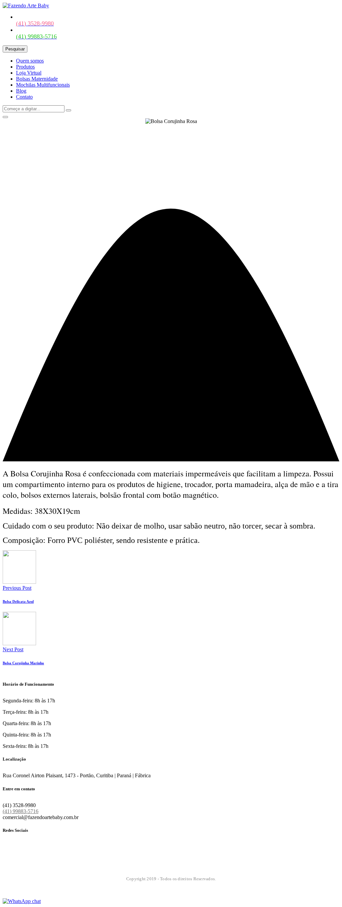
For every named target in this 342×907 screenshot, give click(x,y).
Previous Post (17, 588)
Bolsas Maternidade (37, 79)
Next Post (13, 649)
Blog (21, 91)
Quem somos (30, 61)
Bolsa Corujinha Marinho (23, 663)
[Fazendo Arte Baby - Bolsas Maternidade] (26, 5)
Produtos (25, 67)
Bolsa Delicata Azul (18, 601)
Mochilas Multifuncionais (43, 85)
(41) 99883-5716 (20, 811)
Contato (24, 97)
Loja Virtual (28, 73)
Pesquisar (15, 48)
